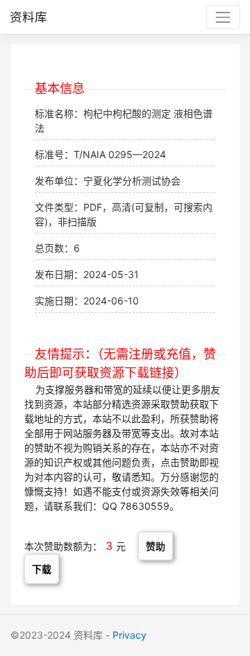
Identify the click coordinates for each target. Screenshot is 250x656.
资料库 (28, 17)
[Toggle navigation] (223, 17)
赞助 (155, 546)
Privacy (129, 635)
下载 (41, 569)
